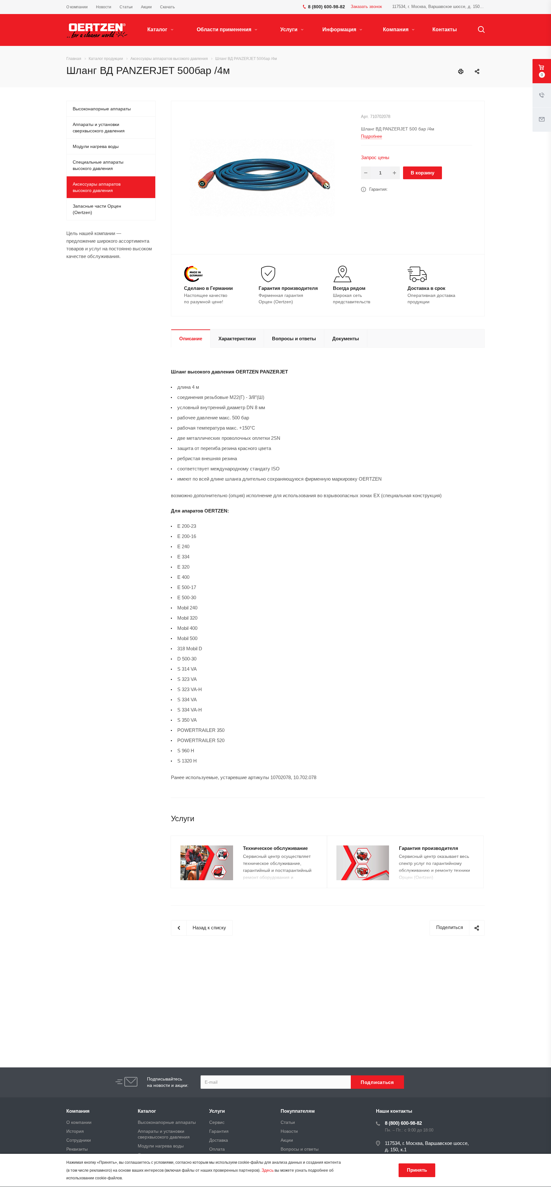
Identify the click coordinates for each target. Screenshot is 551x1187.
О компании (79, 1122)
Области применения (225, 29)
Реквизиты (77, 1149)
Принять (417, 1170)
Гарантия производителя (428, 848)
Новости (289, 1131)
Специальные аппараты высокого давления (98, 165)
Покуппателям (298, 1111)
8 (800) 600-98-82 (403, 1123)
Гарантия (219, 1131)
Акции (287, 1140)
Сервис (216, 1122)
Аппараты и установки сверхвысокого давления (99, 127)
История (75, 1131)
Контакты (444, 29)
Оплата (217, 1149)
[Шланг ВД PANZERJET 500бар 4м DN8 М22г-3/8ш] (264, 177)
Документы (345, 338)
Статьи (288, 1122)
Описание (190, 338)
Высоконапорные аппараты (102, 108)
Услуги (289, 29)
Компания (396, 29)
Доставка (218, 1140)
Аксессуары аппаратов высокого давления (97, 187)
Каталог (158, 29)
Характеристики (237, 338)
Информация (339, 29)
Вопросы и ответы (294, 338)
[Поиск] (478, 29)
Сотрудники (78, 1140)
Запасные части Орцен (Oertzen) (97, 209)
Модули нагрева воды (96, 146)
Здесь (267, 1170)
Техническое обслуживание (275, 848)
